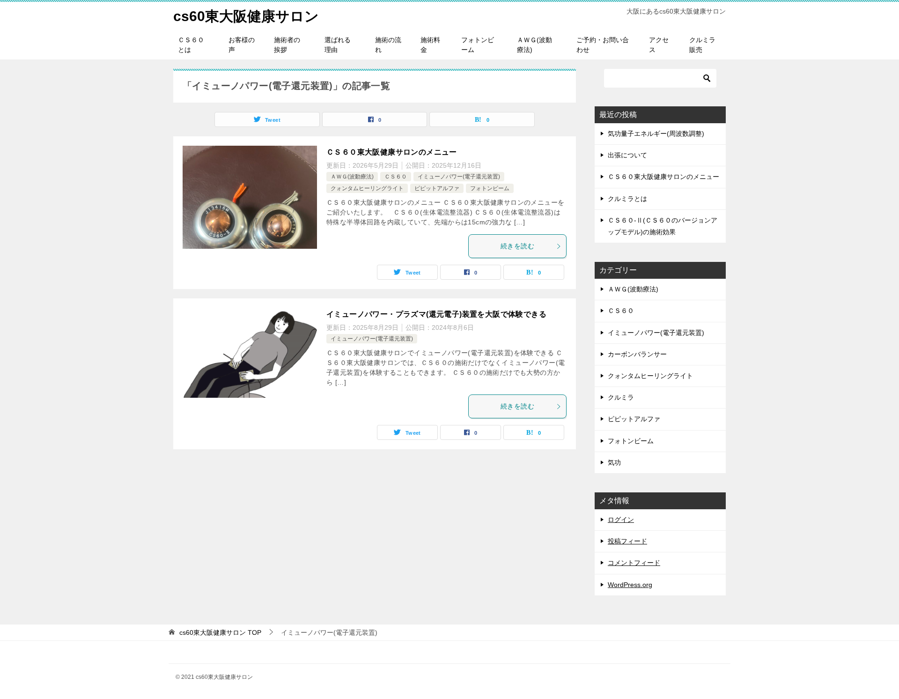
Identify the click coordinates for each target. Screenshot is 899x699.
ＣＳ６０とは (191, 44)
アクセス (659, 44)
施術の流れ (388, 44)
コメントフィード (634, 562)
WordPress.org (630, 584)
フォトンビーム (477, 44)
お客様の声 (241, 44)
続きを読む (517, 246)
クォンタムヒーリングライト (367, 188)
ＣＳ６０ (395, 176)
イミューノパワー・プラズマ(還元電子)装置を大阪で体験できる (436, 314)
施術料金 (430, 44)
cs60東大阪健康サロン (246, 16)
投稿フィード (627, 541)
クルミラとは (627, 198)
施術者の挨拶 (287, 44)
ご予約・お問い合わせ (602, 44)
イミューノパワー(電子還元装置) (459, 176)
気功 (614, 462)
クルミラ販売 (702, 44)
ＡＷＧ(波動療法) (534, 44)
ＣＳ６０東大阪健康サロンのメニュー (391, 152)
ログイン (621, 519)
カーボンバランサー (637, 354)
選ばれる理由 (337, 44)
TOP (220, 632)
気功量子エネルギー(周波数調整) (656, 133)
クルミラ (621, 397)
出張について (627, 155)
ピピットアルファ (436, 188)
